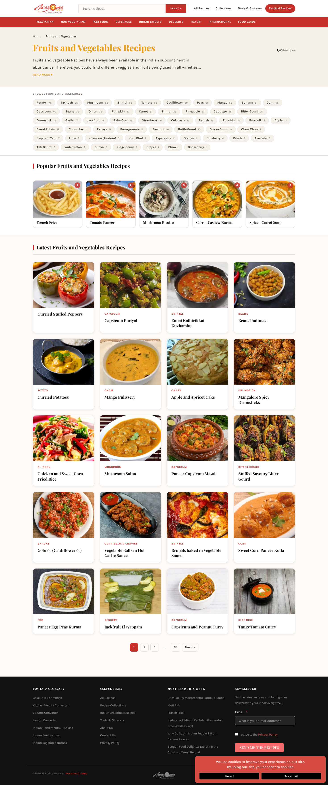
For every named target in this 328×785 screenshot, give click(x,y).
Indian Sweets (150, 21)
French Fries (176, 713)
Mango (224, 102)
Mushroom (97, 102)
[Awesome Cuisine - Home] (53, 8)
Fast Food (100, 21)
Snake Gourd (221, 129)
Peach (239, 138)
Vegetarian (45, 21)
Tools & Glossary (250, 8)
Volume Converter (45, 713)
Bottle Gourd (189, 129)
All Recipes (201, 8)
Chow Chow (251, 129)
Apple (280, 120)
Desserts (176, 21)
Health (196, 21)
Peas (202, 102)
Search (175, 8)
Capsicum (46, 111)
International (220, 21)
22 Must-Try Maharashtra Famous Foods (196, 698)
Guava (101, 147)
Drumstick (46, 120)
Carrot (145, 111)
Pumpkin (121, 111)
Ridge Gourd (126, 147)
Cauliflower (177, 102)
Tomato (149, 102)
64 (175, 647)
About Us (106, 728)
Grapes (152, 147)
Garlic (71, 120)
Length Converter (45, 720)
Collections (224, 8)
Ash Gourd (46, 147)
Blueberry (215, 138)
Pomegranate (131, 129)
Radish (206, 120)
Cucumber (78, 129)
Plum (173, 147)
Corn (272, 102)
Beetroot (160, 129)
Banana (249, 102)
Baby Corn (123, 120)
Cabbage (223, 111)
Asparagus (165, 138)
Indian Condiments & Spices (53, 728)
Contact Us (108, 735)
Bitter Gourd (252, 111)
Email (240, 712)
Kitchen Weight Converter (51, 705)
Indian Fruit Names (46, 735)
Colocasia (180, 120)
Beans (72, 111)
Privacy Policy (110, 743)
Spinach (69, 102)
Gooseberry (197, 147)
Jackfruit (95, 120)
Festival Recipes (280, 8)
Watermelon (74, 147)
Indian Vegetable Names (50, 743)
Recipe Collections (113, 705)
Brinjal (124, 102)
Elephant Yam (48, 138)
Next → (190, 647)
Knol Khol (137, 138)
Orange (190, 138)
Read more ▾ (42, 75)
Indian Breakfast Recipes (117, 713)
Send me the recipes (259, 747)
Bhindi (169, 111)
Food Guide (247, 21)
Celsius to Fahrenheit (47, 698)
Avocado (262, 138)
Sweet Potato (48, 129)
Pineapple (195, 111)
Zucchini (231, 120)
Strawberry (152, 120)
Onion (95, 111)
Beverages (124, 21)
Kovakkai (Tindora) (104, 138)
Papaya (104, 129)
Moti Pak (174, 705)
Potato (44, 102)
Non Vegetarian (73, 21)
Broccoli (257, 120)
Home (37, 36)
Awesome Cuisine (76, 773)
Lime (74, 138)
